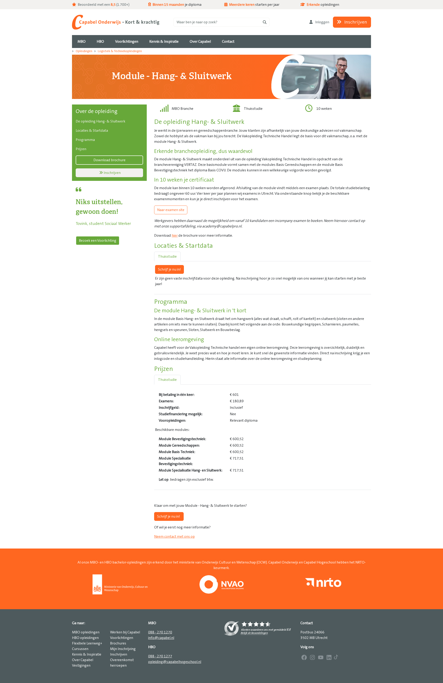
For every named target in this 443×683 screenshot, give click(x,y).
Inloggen (321, 22)
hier (175, 235)
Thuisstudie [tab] (167, 256)
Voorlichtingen (121, 638)
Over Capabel (82, 660)
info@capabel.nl (161, 638)
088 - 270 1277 (160, 656)
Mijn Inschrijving (123, 649)
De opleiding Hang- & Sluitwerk (100, 121)
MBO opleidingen (85, 632)
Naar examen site (170, 210)
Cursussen (80, 649)
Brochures (118, 643)
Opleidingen (84, 51)
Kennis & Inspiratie (86, 654)
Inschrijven (355, 22)
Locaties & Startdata (92, 130)
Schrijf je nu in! (169, 269)
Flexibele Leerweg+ (87, 643)
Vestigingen (81, 665)
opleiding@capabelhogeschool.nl (174, 662)
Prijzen (81, 149)
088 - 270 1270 (160, 632)
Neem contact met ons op (174, 536)
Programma (85, 140)
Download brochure (109, 160)
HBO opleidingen (85, 638)
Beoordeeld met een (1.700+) (103, 5)
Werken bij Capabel (125, 632)
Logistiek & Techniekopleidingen (120, 51)
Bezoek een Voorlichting (97, 241)
